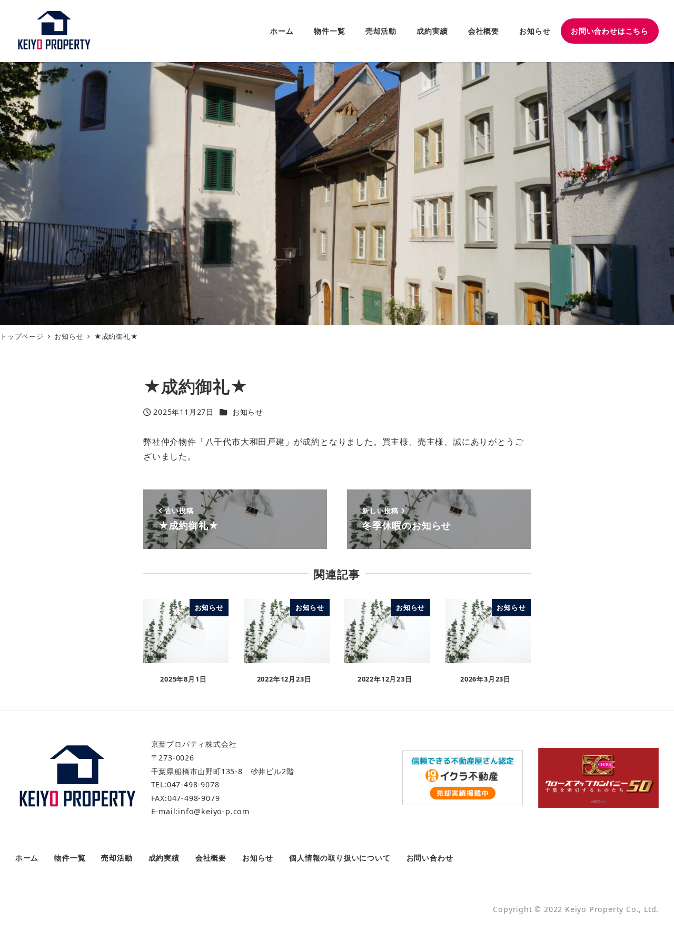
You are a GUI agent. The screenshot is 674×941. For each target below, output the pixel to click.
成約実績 (164, 858)
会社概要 (210, 858)
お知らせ (247, 412)
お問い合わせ (430, 858)
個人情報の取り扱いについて (339, 858)
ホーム (26, 858)
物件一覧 (69, 858)
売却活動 (116, 858)
